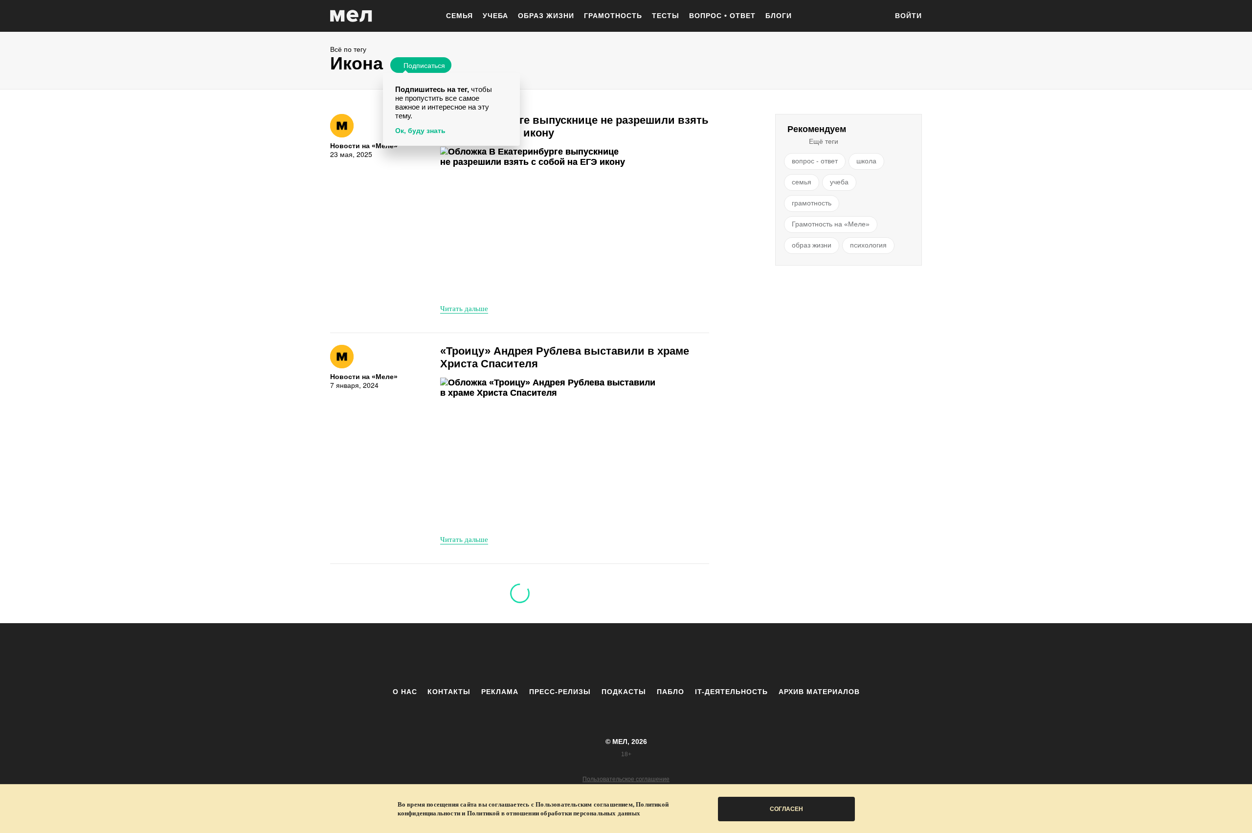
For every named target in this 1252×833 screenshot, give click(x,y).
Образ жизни (546, 16)
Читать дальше (464, 308)
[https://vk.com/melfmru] (599, 655)
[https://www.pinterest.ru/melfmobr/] (653, 655)
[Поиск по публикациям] (875, 16)
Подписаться (424, 65)
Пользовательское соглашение (626, 779)
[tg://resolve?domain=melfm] (545, 655)
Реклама (499, 692)
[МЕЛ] (351, 16)
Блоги (778, 16)
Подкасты (624, 692)
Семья (459, 16)
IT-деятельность (731, 692)
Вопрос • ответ (722, 16)
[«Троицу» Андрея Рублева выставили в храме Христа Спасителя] (550, 452)
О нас (405, 692)
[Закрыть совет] (510, 82)
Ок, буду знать (420, 131)
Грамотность (613, 16)
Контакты (448, 692)
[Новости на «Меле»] (342, 125)
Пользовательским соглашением (584, 804)
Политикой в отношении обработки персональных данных (553, 813)
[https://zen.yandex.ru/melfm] (572, 655)
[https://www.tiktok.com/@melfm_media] (626, 655)
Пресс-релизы (560, 692)
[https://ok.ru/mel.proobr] (680, 655)
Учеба (495, 16)
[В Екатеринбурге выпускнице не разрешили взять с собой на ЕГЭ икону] (550, 221)
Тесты (665, 16)
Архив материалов (819, 692)
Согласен (786, 809)
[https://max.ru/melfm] (706, 655)
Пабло (670, 692)
